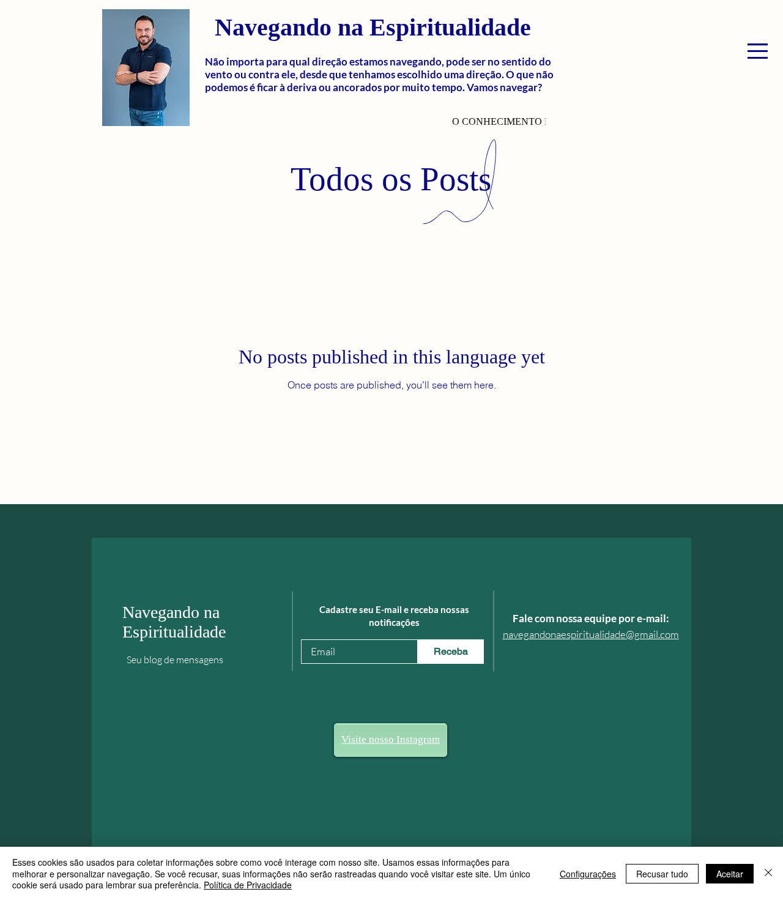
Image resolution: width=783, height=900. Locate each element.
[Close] (768, 873)
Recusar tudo (662, 874)
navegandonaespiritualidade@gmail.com (591, 634)
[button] (758, 51)
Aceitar (729, 874)
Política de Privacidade (248, 885)
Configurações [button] (588, 874)
